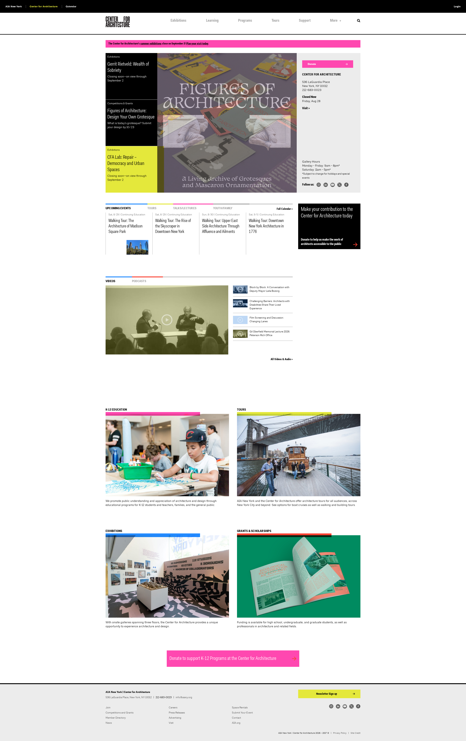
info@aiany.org (184, 697)
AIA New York (13, 6)
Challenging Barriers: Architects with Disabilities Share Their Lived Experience (270, 304)
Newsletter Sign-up (326, 694)
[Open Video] (167, 319)
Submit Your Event (242, 712)
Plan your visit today (197, 43)
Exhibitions (178, 21)
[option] (227, 123)
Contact (236, 717)
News (109, 722)
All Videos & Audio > (282, 359)
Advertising (175, 717)
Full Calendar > (285, 209)
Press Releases (177, 712)
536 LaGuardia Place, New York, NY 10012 (129, 697)
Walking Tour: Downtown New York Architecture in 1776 (266, 226)
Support (305, 21)
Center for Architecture (44, 6)
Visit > (306, 108)
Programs (245, 21)
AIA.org (236, 722)
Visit (171, 722)
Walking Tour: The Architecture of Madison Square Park (125, 226)
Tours (275, 21)
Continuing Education (133, 214)
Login (457, 6)
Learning (212, 21)
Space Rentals (240, 707)
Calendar (71, 6)
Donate (312, 64)
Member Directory (116, 717)
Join (108, 707)
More (333, 21)
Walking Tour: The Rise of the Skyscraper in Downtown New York (173, 226)
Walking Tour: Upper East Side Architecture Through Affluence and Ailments (221, 226)
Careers (173, 707)
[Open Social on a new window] (319, 184)
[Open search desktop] (358, 20)
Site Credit (355, 733)
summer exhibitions (150, 43)
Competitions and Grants (119, 712)
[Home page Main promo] (227, 123)
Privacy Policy (340, 733)
